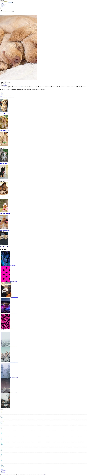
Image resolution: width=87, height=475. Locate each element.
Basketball (2, 417)
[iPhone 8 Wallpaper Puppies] (4, 178)
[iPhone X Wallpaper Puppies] (4, 245)
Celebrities (2, 423)
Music (1, 450)
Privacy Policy (2, 5)
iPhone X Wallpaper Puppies (5, 246)
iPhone (2, 93)
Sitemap (2, 6)
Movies (1, 449)
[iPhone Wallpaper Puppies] (4, 195)
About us (2, 3)
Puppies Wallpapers (6, 11)
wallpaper (22, 86)
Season (1, 460)
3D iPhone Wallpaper (10, 2)
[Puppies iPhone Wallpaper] (43, 47)
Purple (1, 456)
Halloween (2, 444)
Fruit (1, 439)
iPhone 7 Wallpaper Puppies (5, 213)
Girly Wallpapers (4, 329)
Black (1, 418)
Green (1, 443)
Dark (1, 428)
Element (1, 432)
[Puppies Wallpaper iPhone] (4, 145)
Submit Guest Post (3, 472)
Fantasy (1, 433)
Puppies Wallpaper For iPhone (5, 113)
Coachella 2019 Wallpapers (5, 313)
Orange (1, 454)
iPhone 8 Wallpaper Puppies (5, 180)
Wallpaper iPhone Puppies (4, 230)
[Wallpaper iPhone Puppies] (4, 228)
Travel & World (2, 466)
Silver (1, 461)
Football (1, 438)
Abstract (1, 412)
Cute (1, 427)
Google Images (5, 85)
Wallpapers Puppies (3, 163)
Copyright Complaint (3, 4)
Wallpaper (2, 94)
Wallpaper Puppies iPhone (4, 130)
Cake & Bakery (2, 421)
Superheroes (2, 465)
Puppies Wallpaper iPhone (4, 146)
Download (1, 96)
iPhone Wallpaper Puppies (4, 196)
